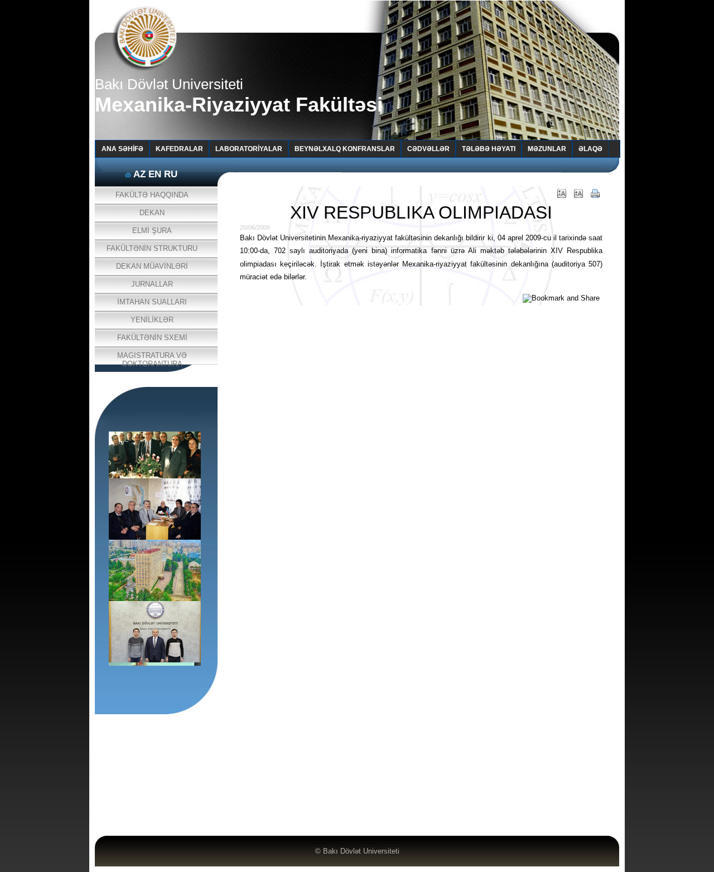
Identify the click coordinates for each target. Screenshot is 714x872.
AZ (139, 174)
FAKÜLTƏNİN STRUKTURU (152, 248)
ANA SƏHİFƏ (122, 149)
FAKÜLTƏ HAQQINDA (152, 195)
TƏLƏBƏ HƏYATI (488, 149)
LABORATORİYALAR (248, 149)
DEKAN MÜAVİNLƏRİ (152, 266)
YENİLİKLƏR (152, 320)
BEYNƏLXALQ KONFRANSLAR (345, 149)
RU (170, 174)
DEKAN (152, 213)
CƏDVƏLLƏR (428, 149)
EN (154, 174)
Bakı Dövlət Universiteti (361, 851)
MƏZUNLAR (547, 149)
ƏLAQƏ (590, 149)
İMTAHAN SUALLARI (152, 302)
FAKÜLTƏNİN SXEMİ (152, 337)
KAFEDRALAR (179, 149)
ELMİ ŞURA (152, 230)
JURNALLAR (152, 284)
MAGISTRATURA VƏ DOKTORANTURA (152, 358)
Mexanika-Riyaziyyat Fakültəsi (239, 104)
